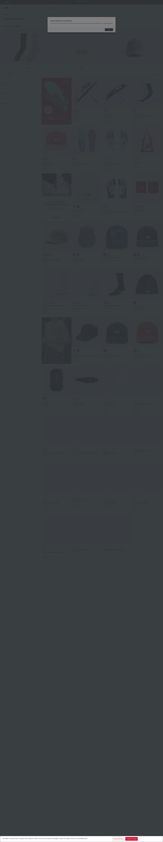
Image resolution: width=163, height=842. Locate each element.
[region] (81, 839)
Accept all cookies (131, 839)
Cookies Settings (118, 839)
